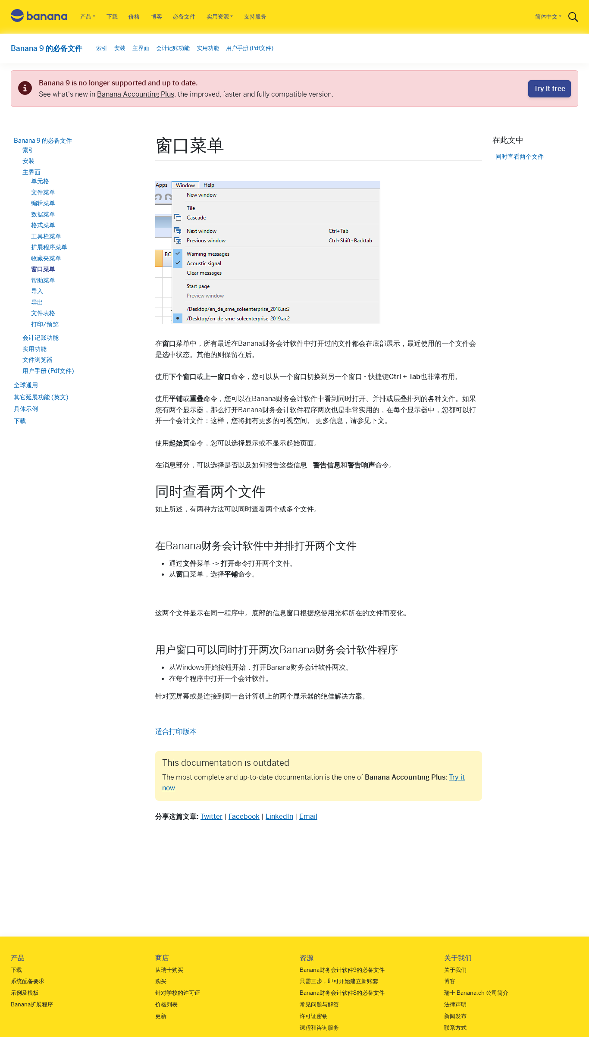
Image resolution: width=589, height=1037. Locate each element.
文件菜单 (43, 192)
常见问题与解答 (319, 1004)
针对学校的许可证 (177, 992)
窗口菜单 (43, 269)
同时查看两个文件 (519, 156)
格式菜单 (43, 225)
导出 (37, 302)
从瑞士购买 (169, 970)
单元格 (40, 181)
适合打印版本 (176, 731)
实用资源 (218, 16)
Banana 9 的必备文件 (46, 48)
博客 (156, 16)
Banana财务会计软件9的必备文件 (342, 970)
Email (308, 816)
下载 (112, 16)
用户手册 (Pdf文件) (249, 48)
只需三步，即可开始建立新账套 (339, 981)
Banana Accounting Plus (135, 94)
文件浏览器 (37, 359)
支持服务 (255, 16)
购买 (160, 981)
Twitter (211, 816)
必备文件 (184, 16)
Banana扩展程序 (32, 1004)
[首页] (39, 17)
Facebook (244, 816)
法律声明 (455, 1004)
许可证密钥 (314, 1016)
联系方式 (455, 1027)
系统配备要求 (27, 981)
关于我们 (455, 970)
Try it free (549, 88)
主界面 (140, 48)
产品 (85, 16)
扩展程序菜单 (49, 247)
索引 (101, 48)
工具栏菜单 (46, 236)
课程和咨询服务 (319, 1027)
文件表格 (43, 313)
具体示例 (26, 409)
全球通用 (26, 385)
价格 (134, 16)
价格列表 (166, 1004)
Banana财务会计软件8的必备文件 (342, 992)
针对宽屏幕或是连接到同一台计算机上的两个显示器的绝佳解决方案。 (262, 696)
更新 (160, 1016)
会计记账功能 (173, 48)
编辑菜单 (43, 203)
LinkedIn (279, 816)
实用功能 (208, 48)
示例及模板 (25, 992)
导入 (37, 291)
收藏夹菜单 (46, 258)
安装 (119, 48)
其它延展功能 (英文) (41, 397)
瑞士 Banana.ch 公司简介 (476, 992)
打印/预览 (45, 324)
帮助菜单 (43, 280)
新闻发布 (455, 1016)
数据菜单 (43, 214)
